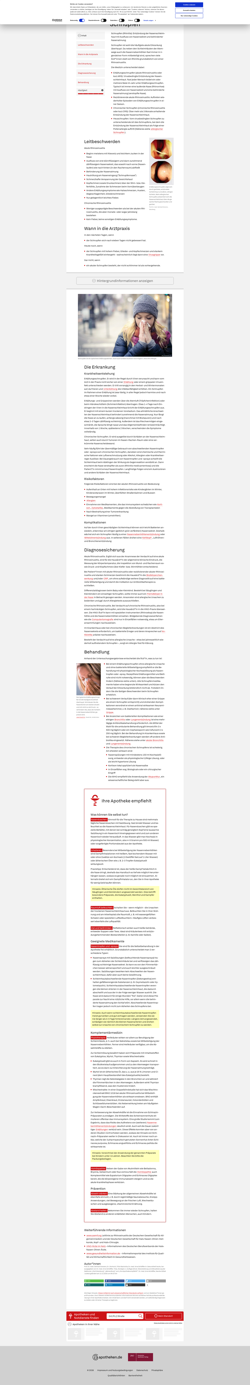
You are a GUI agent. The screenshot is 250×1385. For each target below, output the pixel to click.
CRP (106, 578)
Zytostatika (97, 507)
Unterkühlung (110, 389)
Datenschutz (142, 1370)
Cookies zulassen (189, 5)
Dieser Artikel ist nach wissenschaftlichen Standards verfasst (120, 1293)
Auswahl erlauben (189, 10)
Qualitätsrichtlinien (116, 1375)
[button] (94, 1280)
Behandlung (83, 82)
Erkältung (128, 382)
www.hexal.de (80, 717)
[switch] (103, 20)
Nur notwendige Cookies (189, 16)
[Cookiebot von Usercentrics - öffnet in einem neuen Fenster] (57, 20)
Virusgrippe (154, 254)
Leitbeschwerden (86, 45)
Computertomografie (102, 619)
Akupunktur (154, 776)
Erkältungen (102, 1129)
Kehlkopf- (147, 537)
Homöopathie (144, 1172)
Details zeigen (148, 20)
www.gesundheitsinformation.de (103, 1253)
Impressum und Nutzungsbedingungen (115, 1370)
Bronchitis (119, 719)
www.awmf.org (94, 1235)
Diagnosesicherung (87, 73)
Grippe (109, 712)
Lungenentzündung (141, 719)
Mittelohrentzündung (95, 537)
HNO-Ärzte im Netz (96, 1246)
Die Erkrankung (85, 63)
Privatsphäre (157, 1370)
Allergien (91, 500)
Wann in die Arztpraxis (88, 54)
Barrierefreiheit (135, 1375)
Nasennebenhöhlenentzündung (143, 534)
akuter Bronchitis (154, 740)
